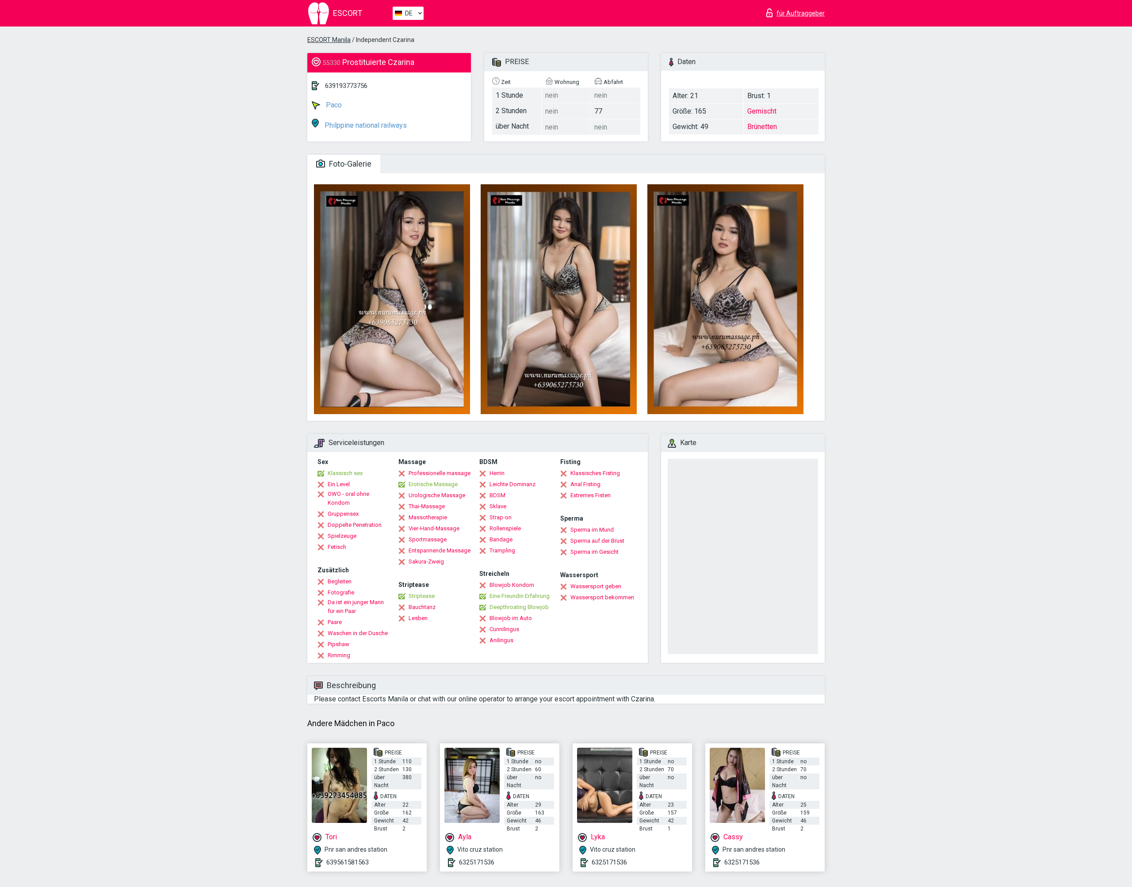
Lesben (418, 618)
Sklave (498, 506)
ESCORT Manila (329, 39)
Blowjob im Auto (511, 618)
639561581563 (347, 862)
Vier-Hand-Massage (434, 528)
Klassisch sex (345, 473)
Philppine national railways (365, 125)
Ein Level (339, 484)
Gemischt (761, 111)
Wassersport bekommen (602, 597)
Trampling (502, 550)
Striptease (422, 596)
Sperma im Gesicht (594, 551)
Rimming (339, 655)
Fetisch (337, 547)
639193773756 (346, 86)
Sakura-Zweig (426, 561)
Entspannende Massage (439, 550)
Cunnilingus (504, 629)
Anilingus (501, 640)
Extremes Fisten (590, 495)
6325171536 (476, 862)
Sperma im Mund (592, 529)
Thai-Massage (427, 506)
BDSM (497, 495)
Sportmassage (428, 539)
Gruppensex (343, 513)
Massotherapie (428, 517)
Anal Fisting (585, 484)
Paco (333, 105)
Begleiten (340, 581)
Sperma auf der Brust (597, 540)
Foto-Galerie (349, 163)
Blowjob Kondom (512, 585)
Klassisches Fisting (595, 473)
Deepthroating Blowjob (519, 607)
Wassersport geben (595, 586)
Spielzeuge (342, 536)
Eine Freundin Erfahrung (520, 596)
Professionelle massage (439, 473)
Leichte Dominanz (512, 484)
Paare (335, 622)
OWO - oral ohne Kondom (348, 498)
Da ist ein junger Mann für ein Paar (356, 606)
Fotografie (341, 592)
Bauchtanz (422, 607)
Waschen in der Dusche (358, 633)
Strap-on (501, 517)
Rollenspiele (505, 528)
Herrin (497, 473)
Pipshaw (338, 644)
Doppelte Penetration (355, 525)
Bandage (501, 539)
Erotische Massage (433, 484)
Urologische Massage (437, 495)
